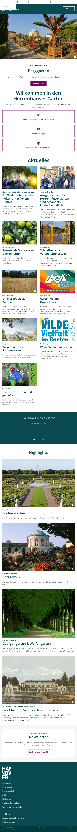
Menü (67, 9)
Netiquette (6, 799)
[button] (75, 57)
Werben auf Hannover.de (12, 807)
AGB (4, 795)
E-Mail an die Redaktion (11, 803)
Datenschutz (7, 787)
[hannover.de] (5, 2)
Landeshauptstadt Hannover (13, 818)
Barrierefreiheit (8, 791)
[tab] (34, 439)
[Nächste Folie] (76, 39)
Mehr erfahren (38, 83)
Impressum (6, 783)
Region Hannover (9, 822)
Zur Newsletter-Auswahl (38, 752)
